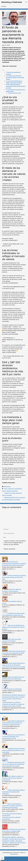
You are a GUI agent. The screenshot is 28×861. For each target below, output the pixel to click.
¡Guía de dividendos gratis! (14, 92)
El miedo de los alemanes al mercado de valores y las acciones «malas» (15, 77)
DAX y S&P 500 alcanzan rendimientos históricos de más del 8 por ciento (15, 86)
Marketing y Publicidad (11, 2)
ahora (5, 488)
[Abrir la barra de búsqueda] (26, 2)
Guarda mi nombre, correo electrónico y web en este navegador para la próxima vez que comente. (15, 542)
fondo (4, 491)
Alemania (10, 488)
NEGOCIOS (7, 486)
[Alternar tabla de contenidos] (3, 70)
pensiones (15, 491)
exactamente (18, 488)
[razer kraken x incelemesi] (14, 860)
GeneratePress (14, 854)
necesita (8, 491)
